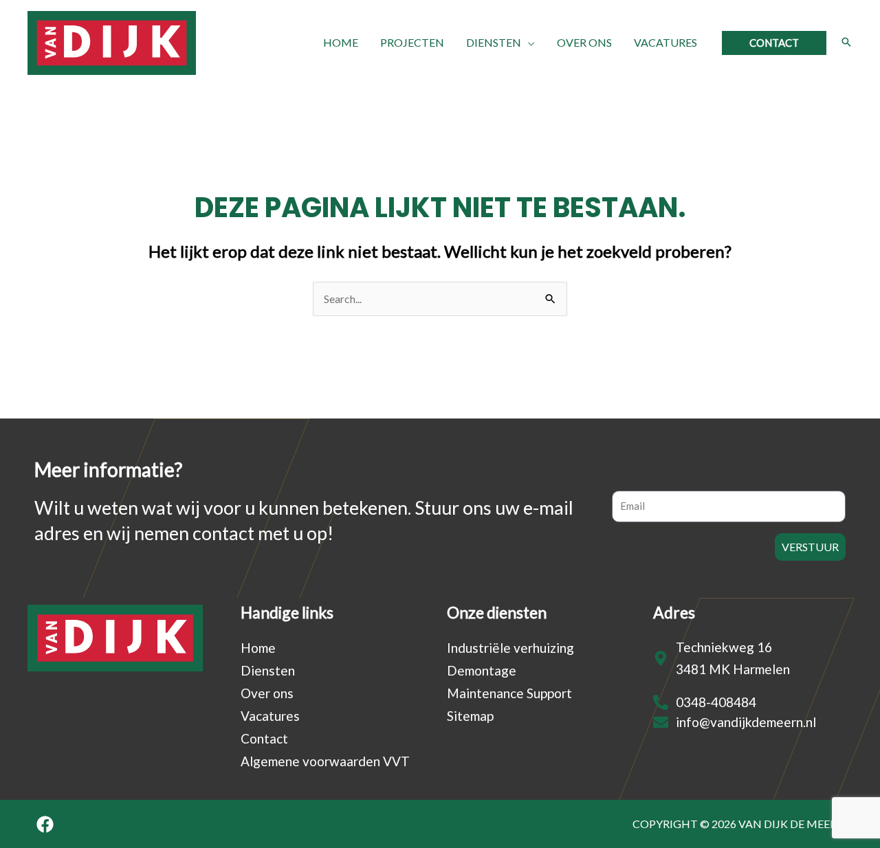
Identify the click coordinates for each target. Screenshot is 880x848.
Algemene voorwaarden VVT (325, 761)
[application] (528, 43)
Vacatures (270, 716)
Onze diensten (497, 612)
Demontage (481, 670)
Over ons (267, 693)
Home (258, 648)
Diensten (268, 670)
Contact (264, 738)
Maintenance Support (509, 693)
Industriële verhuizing (510, 648)
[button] (774, 43)
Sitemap (470, 716)
